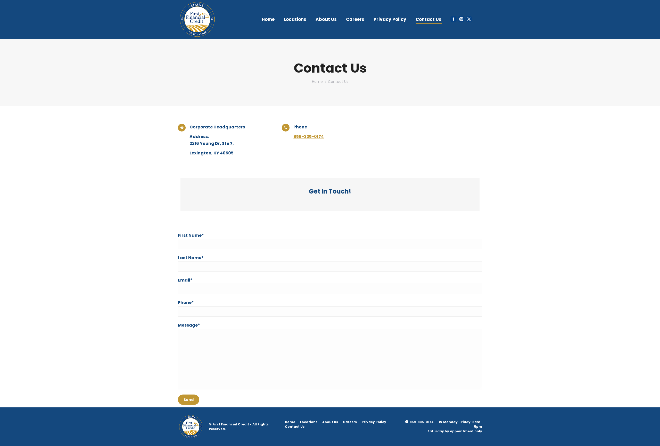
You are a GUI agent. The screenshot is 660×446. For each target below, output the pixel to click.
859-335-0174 (308, 136)
